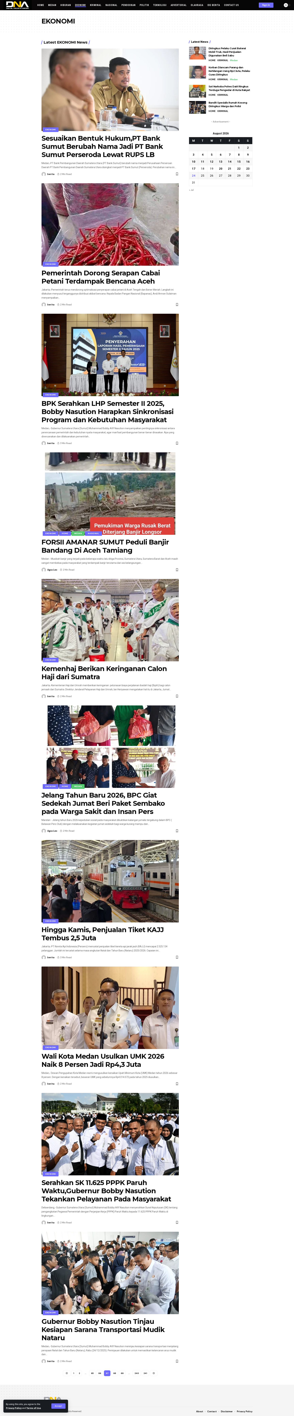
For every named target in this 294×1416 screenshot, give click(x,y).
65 (92, 1373)
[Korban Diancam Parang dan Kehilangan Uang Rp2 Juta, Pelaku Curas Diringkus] (197, 72)
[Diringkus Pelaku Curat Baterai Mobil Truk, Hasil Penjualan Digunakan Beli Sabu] (197, 53)
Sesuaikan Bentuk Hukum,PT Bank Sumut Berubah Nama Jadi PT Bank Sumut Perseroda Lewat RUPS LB (102, 146)
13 (220, 161)
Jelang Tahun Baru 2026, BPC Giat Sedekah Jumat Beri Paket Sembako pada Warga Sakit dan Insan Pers (103, 803)
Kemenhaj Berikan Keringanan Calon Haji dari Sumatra (104, 672)
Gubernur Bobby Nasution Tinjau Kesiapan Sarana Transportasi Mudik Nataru (103, 1329)
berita (50, 174)
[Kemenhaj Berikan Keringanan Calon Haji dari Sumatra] (110, 620)
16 (248, 161)
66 (99, 1373)
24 (193, 175)
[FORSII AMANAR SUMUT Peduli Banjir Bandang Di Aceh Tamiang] (110, 493)
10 (193, 161)
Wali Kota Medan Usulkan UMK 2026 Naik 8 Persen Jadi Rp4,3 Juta (103, 1060)
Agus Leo (52, 569)
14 (229, 161)
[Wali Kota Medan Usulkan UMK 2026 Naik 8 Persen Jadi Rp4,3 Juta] (110, 1008)
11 (202, 161)
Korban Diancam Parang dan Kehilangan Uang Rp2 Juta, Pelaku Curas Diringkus (229, 71)
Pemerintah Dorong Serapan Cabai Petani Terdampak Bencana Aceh (101, 277)
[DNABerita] (17, 5)
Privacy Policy (14, 1408)
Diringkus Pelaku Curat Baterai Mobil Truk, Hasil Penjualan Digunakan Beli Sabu (227, 52)
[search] (278, 5)
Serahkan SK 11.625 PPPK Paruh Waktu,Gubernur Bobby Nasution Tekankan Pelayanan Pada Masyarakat (106, 1190)
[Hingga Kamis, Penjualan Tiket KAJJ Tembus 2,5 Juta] (110, 881)
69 (122, 1373)
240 (137, 1373)
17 (193, 168)
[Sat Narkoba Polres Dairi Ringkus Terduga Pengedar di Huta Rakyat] (197, 91)
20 (220, 168)
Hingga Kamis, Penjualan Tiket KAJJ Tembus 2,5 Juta (103, 933)
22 (239, 168)
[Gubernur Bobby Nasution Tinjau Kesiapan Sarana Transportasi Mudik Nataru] (110, 1273)
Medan (78, 533)
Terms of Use (33, 1408)
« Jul (191, 190)
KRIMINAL (222, 60)
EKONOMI (50, 129)
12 (211, 161)
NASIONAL (93, 533)
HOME (65, 533)
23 (248, 168)
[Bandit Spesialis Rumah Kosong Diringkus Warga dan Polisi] (197, 107)
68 (114, 1373)
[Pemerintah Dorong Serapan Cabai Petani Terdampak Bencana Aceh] (110, 224)
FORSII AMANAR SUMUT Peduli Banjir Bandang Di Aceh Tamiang (105, 546)
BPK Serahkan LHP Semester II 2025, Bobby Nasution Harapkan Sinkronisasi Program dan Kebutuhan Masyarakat (108, 411)
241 (145, 1373)
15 (239, 161)
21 (229, 168)
